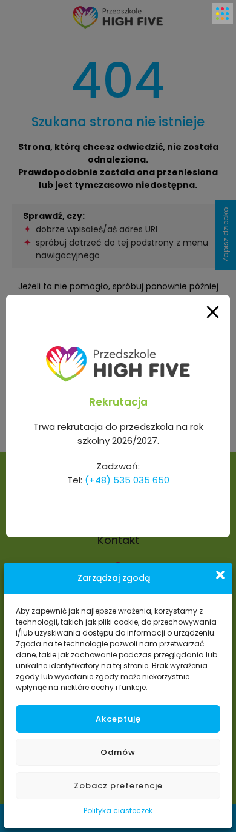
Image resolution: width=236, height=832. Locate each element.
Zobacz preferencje (118, 785)
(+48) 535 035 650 (127, 480)
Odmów (118, 752)
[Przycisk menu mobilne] (222, 13)
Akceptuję (118, 719)
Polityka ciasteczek (118, 810)
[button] (220, 575)
